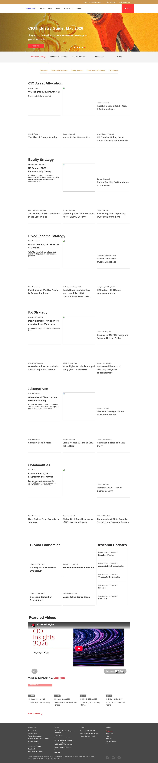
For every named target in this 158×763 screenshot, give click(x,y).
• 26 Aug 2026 (104, 332)
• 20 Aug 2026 (104, 439)
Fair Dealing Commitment (64, 756)
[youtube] (113, 757)
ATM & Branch (111, 2)
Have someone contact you (89, 733)
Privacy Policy (48, 756)
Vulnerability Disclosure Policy (85, 756)
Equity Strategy (77, 70)
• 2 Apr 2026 (103, 516)
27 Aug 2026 (107, 552)
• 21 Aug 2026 (104, 363)
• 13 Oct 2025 (115, 699)
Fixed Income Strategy (96, 70)
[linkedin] (119, 757)
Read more (36, 46)
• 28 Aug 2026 (72, 287)
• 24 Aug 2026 (70, 363)
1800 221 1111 (91, 731)
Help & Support (124, 2)
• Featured (34, 88)
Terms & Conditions (34, 756)
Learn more (59, 678)
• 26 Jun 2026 (38, 699)
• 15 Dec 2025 (89, 699)
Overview (43, 70)
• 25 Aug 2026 (35, 363)
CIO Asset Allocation (59, 70)
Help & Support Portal (87, 736)
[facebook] (107, 757)
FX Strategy (113, 70)
